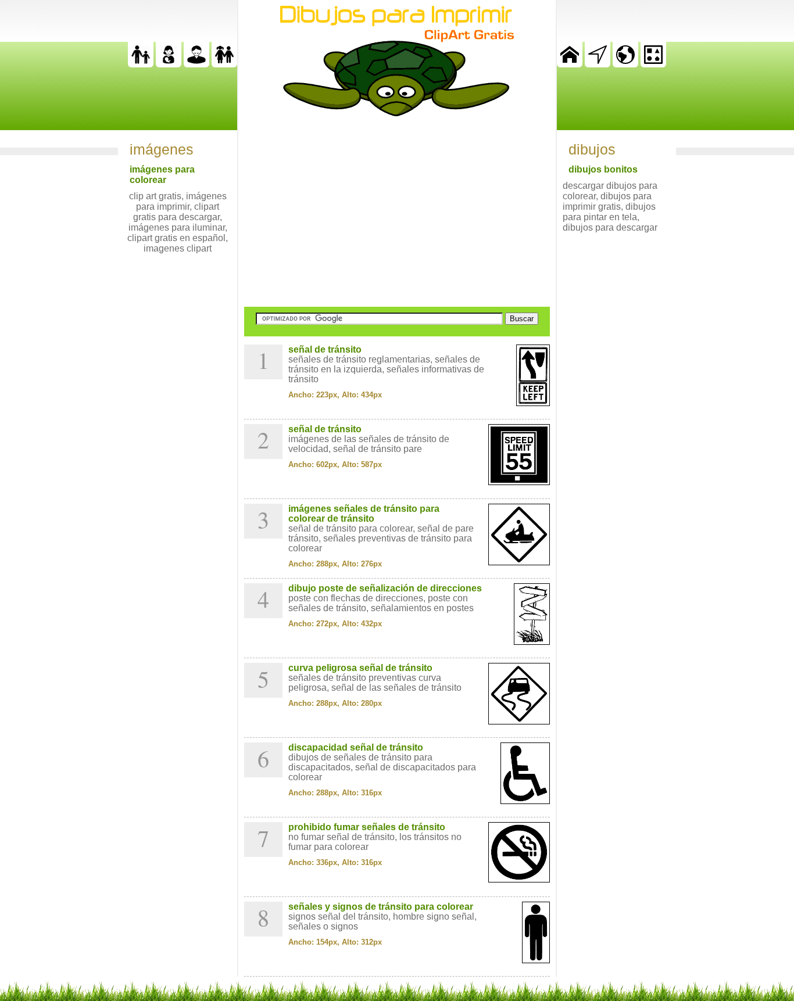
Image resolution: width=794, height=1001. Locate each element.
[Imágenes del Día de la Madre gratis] (168, 64)
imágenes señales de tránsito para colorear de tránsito (363, 513)
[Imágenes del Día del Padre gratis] (140, 64)
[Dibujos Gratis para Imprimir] (569, 64)
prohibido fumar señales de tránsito (366, 827)
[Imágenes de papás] (196, 64)
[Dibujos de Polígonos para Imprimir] (653, 64)
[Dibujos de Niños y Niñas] (224, 64)
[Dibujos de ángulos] (597, 64)
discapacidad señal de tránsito (355, 747)
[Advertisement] (397, 211)
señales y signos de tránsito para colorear (380, 907)
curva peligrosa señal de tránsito (360, 668)
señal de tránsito (325, 349)
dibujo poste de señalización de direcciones (385, 588)
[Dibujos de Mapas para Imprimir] (625, 64)
